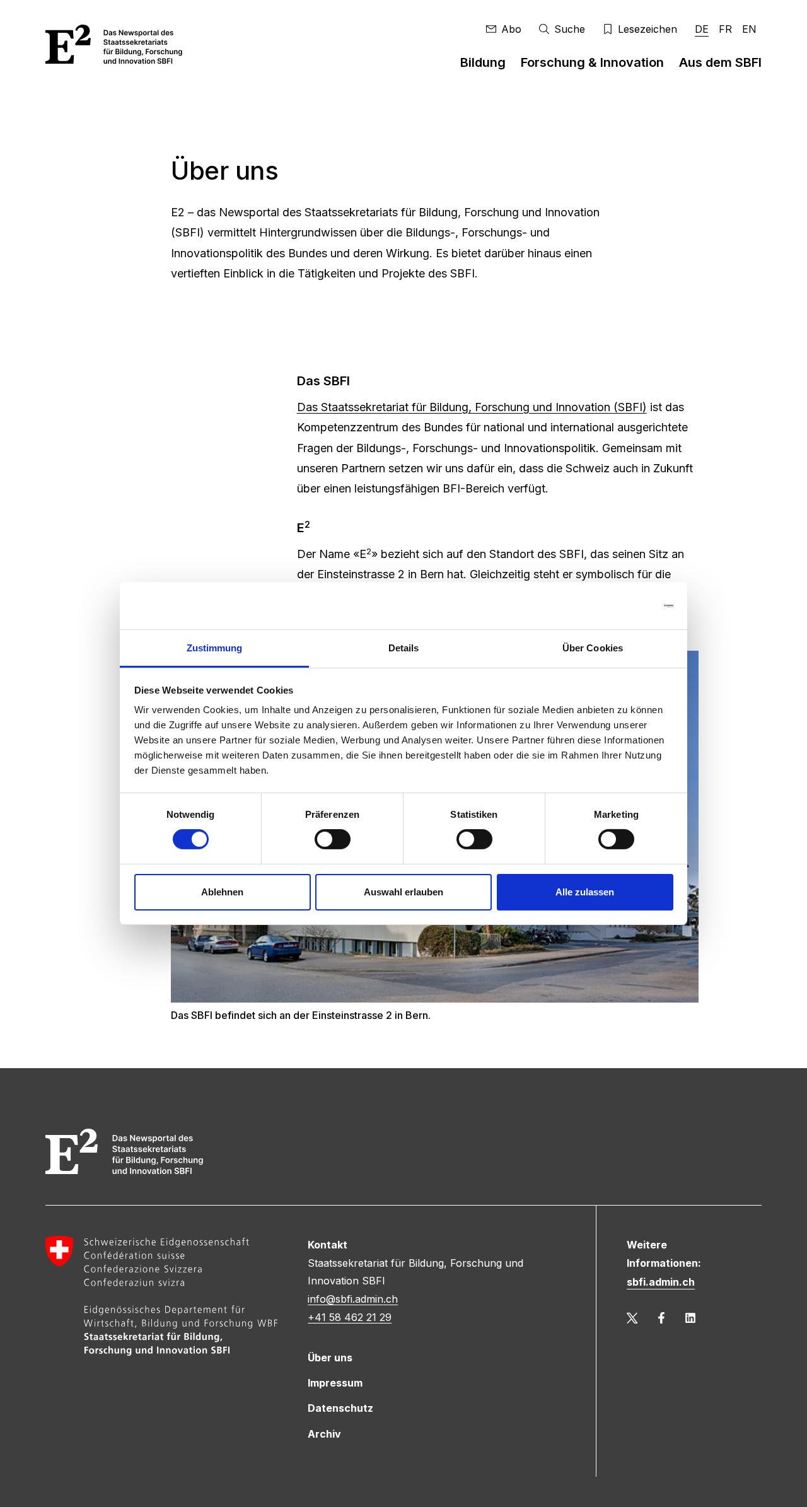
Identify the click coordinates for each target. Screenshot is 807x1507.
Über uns (330, 1357)
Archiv (324, 1434)
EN (749, 29)
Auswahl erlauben (403, 892)
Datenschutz (340, 1408)
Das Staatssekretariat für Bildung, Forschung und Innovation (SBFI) (472, 407)
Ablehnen (222, 892)
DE (702, 29)
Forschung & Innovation (592, 62)
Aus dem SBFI (720, 62)
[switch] (333, 839)
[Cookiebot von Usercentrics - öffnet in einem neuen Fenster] (618, 605)
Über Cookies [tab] (592, 648)
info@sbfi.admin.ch (353, 1299)
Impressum (335, 1382)
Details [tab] (403, 648)
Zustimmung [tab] (215, 648)
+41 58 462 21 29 (350, 1317)
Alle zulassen (584, 892)
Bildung (483, 62)
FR (725, 29)
